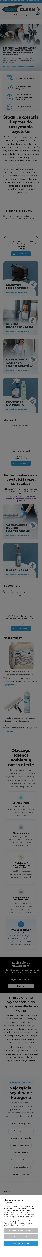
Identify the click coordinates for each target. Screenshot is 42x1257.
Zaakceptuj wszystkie (21, 1243)
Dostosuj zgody (21, 1237)
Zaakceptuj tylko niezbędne (21, 1231)
